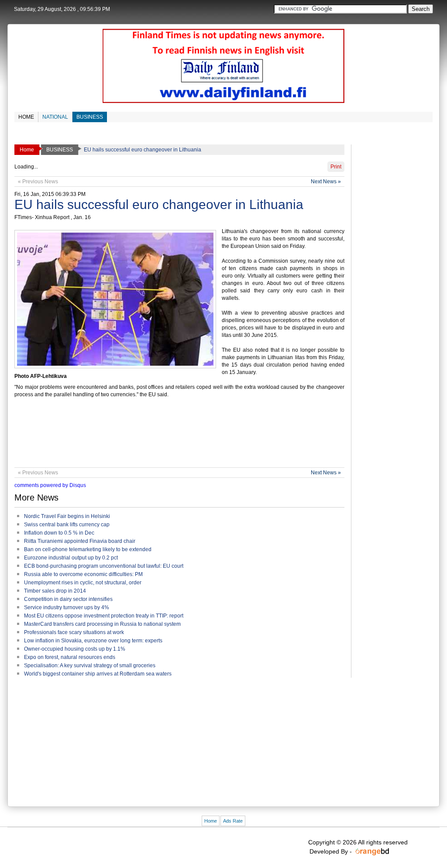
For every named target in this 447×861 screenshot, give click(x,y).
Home (210, 820)
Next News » (326, 181)
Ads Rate (233, 820)
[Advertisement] (173, 436)
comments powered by (50, 485)
